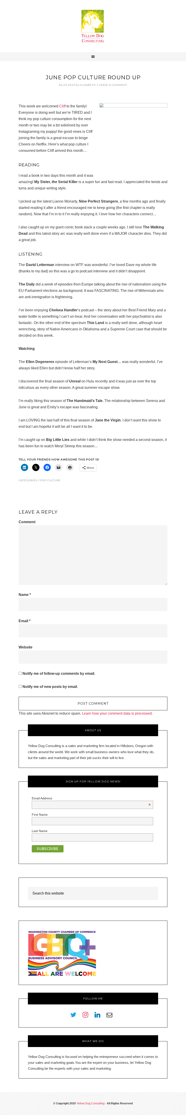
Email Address (91, 798)
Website (25, 647)
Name (25, 595)
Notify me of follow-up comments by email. (58, 673)
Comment (27, 522)
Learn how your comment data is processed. (117, 713)
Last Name (39, 831)
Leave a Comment (113, 85)
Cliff (62, 106)
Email (24, 621)
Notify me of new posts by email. (50, 687)
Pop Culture (50, 480)
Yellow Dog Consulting (93, 26)
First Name (40, 814)
